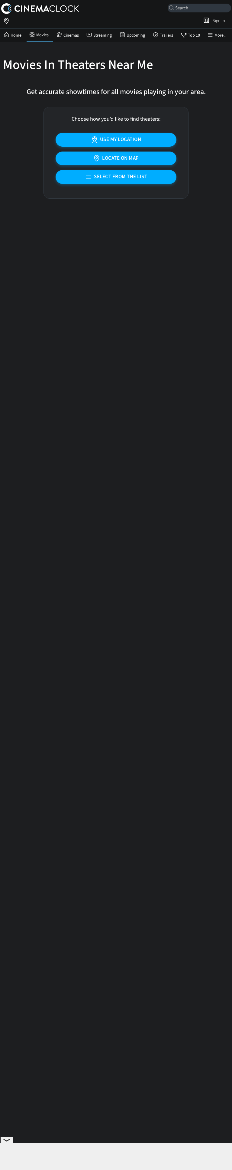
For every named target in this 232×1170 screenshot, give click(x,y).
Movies (42, 35)
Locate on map (120, 158)
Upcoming (136, 35)
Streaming (102, 35)
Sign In (218, 20)
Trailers (166, 35)
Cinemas (71, 35)
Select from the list (120, 176)
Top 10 (194, 35)
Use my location (120, 139)
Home (16, 35)
